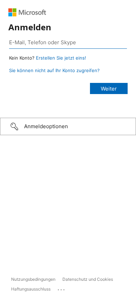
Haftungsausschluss (31, 289)
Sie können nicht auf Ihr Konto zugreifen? (54, 70)
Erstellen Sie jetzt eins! (61, 58)
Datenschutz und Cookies (87, 279)
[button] (68, 126)
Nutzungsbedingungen (33, 279)
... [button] (62, 288)
